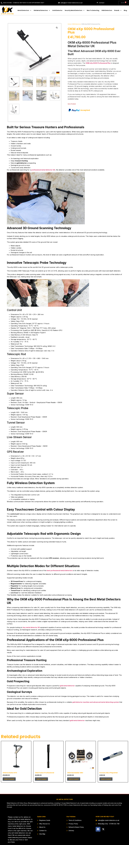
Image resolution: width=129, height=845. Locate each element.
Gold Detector (57, 10)
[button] (57, 27)
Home (69, 24)
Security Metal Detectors (73, 10)
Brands (116, 10)
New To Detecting (93, 10)
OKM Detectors (106, 10)
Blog (125, 10)
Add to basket (9, 779)
